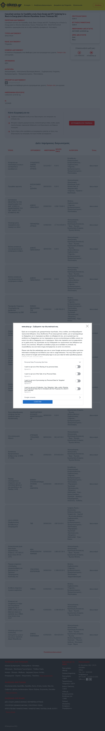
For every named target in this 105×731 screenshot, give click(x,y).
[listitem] (52, 362)
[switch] (78, 366)
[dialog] (52, 365)
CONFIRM (38, 402)
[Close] (88, 327)
